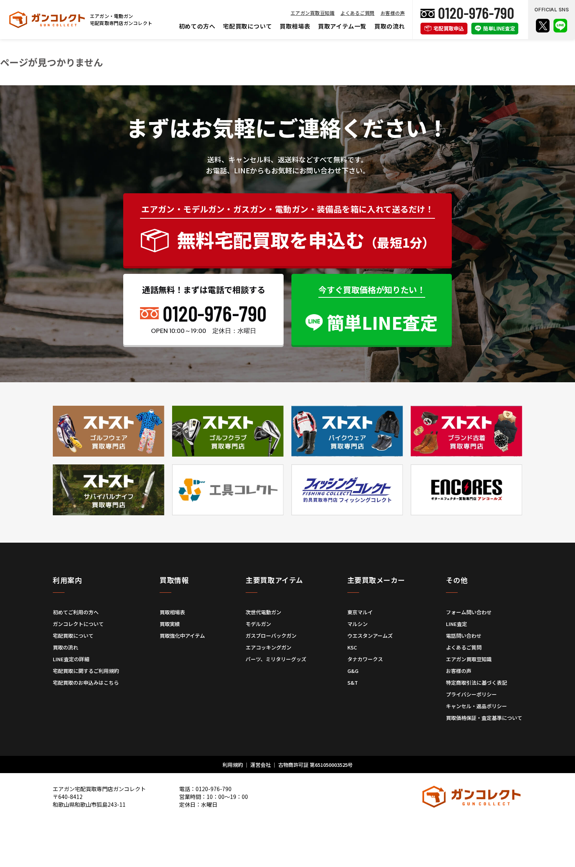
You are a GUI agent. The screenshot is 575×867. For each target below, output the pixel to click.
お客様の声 (393, 12)
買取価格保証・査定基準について (484, 717)
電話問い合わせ (464, 635)
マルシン (357, 624)
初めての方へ (197, 26)
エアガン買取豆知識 (312, 12)
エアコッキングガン (268, 647)
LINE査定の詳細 (71, 659)
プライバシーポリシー (471, 694)
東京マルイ (360, 612)
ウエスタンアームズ (370, 635)
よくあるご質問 (357, 12)
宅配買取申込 (448, 28)
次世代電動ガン (263, 612)
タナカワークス (365, 659)
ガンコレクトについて (78, 624)
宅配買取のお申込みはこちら (86, 682)
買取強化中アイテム (182, 635)
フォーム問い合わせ (469, 612)
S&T (352, 682)
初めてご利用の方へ (76, 612)
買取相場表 (295, 26)
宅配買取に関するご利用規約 (86, 671)
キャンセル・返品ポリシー (476, 706)
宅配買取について (247, 26)
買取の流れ (389, 26)
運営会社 (260, 764)
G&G (352, 671)
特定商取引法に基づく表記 (476, 682)
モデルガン (258, 624)
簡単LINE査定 (499, 28)
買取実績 (170, 624)
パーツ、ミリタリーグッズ (276, 659)
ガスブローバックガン (271, 635)
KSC (352, 647)
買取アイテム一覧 (342, 26)
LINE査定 (456, 624)
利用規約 (233, 764)
